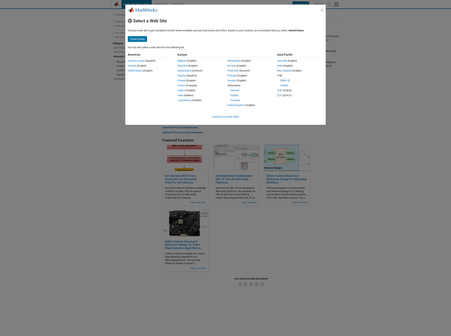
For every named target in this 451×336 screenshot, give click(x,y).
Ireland (181, 90)
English (234, 95)
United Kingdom (236, 105)
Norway (231, 65)
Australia (282, 60)
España (182, 75)
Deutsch (234, 90)
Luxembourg (184, 100)
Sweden (231, 80)
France (181, 85)
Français (235, 100)
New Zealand (284, 70)
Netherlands (234, 60)
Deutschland (184, 70)
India (280, 65)
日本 (279, 90)
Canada (132, 65)
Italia (180, 95)
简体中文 (285, 80)
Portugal (232, 75)
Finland (182, 80)
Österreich (233, 70)
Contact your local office (225, 116)
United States (135, 70)
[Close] (322, 10)
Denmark (182, 65)
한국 (279, 95)
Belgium (182, 60)
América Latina (136, 60)
